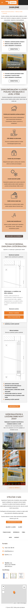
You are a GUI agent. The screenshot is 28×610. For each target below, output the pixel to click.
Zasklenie (5, 13)
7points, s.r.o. (8, 554)
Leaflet (14, 603)
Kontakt (16, 537)
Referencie (16, 532)
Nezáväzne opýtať (14, 406)
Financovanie (7, 532)
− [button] (3, 589)
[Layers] (24, 587)
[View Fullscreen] (3, 592)
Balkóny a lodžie (19, 11)
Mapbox (24, 603)
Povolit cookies (14, 312)
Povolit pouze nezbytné (14, 317)
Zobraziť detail (14, 49)
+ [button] (3, 586)
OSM (18, 603)
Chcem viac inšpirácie (14, 487)
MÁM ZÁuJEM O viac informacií (14, 236)
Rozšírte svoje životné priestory (7, 11)
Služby (20, 527)
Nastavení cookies (14, 308)
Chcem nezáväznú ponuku (14, 522)
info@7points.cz (8, 551)
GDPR (10, 537)
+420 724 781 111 (9, 548)
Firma (23, 532)
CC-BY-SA (21, 603)
